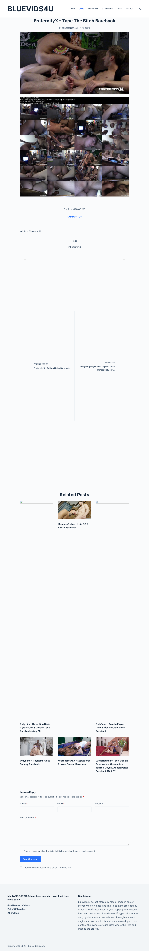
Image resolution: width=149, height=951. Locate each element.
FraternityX (74, 247)
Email (60, 803)
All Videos (13, 912)
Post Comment (30, 859)
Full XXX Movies (16, 909)
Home (72, 9)
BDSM (119, 9)
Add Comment (28, 817)
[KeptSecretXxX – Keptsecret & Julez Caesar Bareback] (74, 746)
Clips (81, 9)
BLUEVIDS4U (30, 8)
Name (24, 803)
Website (99, 803)
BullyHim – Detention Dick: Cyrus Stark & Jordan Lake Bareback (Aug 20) (35, 727)
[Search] (140, 9)
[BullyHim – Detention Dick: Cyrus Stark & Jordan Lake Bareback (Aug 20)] (36, 610)
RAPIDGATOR (74, 216)
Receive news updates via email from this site (47, 867)
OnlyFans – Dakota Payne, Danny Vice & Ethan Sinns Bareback (110, 727)
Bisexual (130, 9)
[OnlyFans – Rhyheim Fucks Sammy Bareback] (36, 746)
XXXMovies (93, 9)
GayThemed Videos (18, 905)
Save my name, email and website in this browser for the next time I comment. (59, 851)
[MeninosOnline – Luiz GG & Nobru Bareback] (74, 510)
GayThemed (107, 9)
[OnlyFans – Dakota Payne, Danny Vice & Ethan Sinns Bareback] (112, 610)
